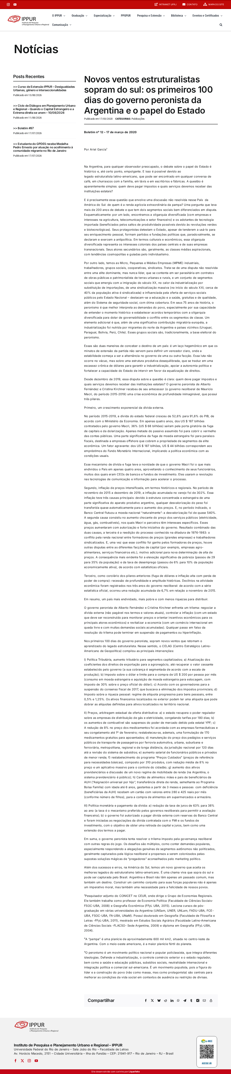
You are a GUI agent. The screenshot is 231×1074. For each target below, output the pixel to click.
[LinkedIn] (172, 1000)
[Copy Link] (211, 1000)
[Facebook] (146, 1000)
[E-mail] (204, 1000)
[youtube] (15, 4)
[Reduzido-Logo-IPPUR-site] (28, 14)
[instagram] (8, 4)
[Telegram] (185, 1000)
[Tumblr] (191, 1000)
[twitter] (22, 1060)
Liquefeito (134, 1071)
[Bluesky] (159, 1000)
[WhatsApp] (178, 1000)
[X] (152, 1000)
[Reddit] (165, 1000)
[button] (221, 24)
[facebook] (15, 1060)
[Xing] (198, 1000)
